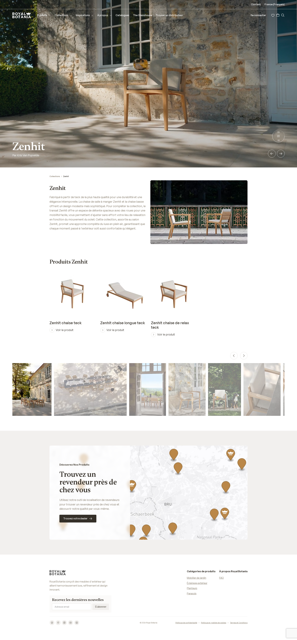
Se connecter (258, 15)
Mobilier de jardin (196, 577)
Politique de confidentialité (186, 623)
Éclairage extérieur (197, 583)
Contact (256, 4)
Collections (55, 176)
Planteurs (192, 588)
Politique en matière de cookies (213, 623)
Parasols (191, 593)
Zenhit (66, 176)
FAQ (221, 577)
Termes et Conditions (239, 623)
